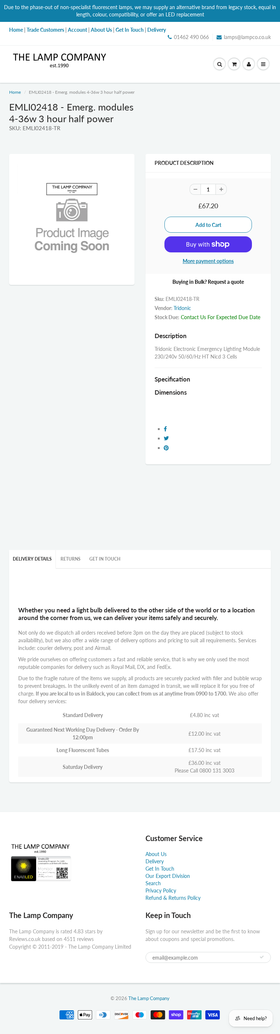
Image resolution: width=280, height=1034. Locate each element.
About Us (156, 854)
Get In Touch (104, 559)
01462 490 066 (191, 37)
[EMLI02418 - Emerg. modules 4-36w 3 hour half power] (72, 218)
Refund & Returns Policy (173, 898)
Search (153, 883)
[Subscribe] (261, 957)
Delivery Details (32, 559)
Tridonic (182, 308)
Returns (71, 559)
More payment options (208, 261)
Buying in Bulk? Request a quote (208, 282)
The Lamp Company (149, 998)
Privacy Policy (160, 890)
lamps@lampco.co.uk (247, 37)
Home (15, 92)
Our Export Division (167, 876)
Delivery (154, 861)
